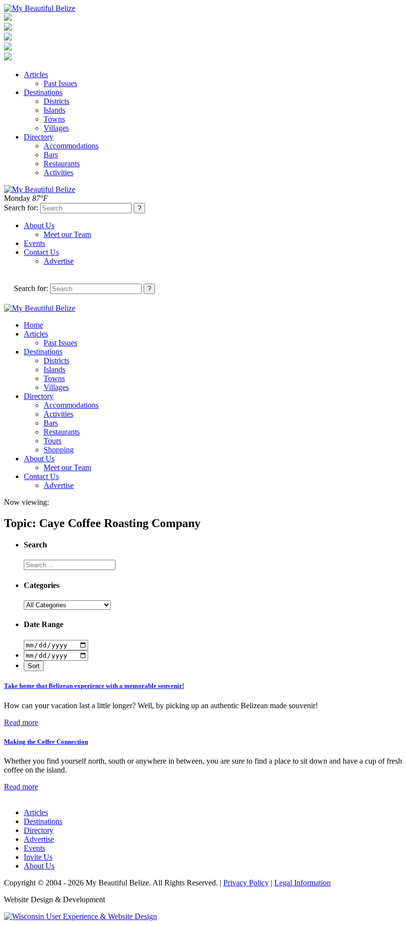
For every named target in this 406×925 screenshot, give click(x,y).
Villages (56, 128)
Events (34, 243)
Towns (54, 119)
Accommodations (71, 146)
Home (33, 325)
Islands (54, 110)
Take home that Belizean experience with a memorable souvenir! (94, 685)
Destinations (43, 92)
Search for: (21, 207)
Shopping (59, 449)
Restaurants (62, 163)
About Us (39, 225)
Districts (56, 101)
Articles (36, 74)
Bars (51, 154)
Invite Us (38, 857)
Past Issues (60, 83)
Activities (58, 172)
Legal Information (302, 882)
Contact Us (41, 252)
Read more (21, 722)
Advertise (59, 261)
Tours (52, 441)
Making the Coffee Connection (46, 741)
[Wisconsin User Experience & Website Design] (80, 916)
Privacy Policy (246, 882)
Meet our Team (67, 234)
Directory (38, 137)
